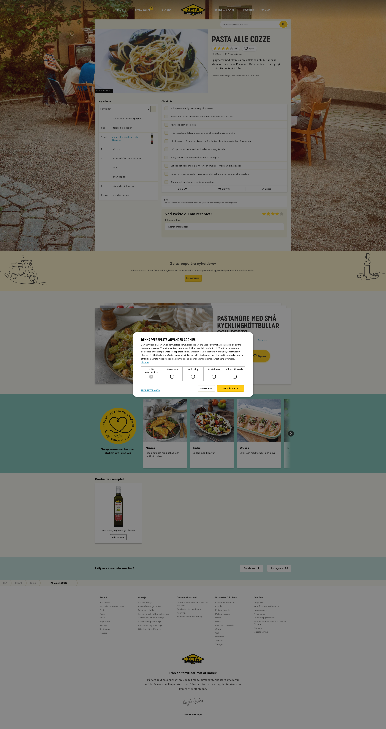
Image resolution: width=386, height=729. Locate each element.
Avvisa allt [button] (206, 388)
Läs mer (145, 362)
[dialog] (193, 364)
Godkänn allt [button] (230, 388)
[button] (150, 388)
